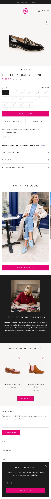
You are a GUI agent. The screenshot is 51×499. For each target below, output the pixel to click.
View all (25, 398)
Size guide (45, 88)
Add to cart (25, 114)
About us (6, 450)
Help (4, 459)
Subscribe (25, 491)
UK (3, 88)
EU (6, 88)
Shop (4, 441)
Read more (6, 137)
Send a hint (37, 121)
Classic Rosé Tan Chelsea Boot (36, 385)
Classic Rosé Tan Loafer (12, 384)
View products (25, 268)
